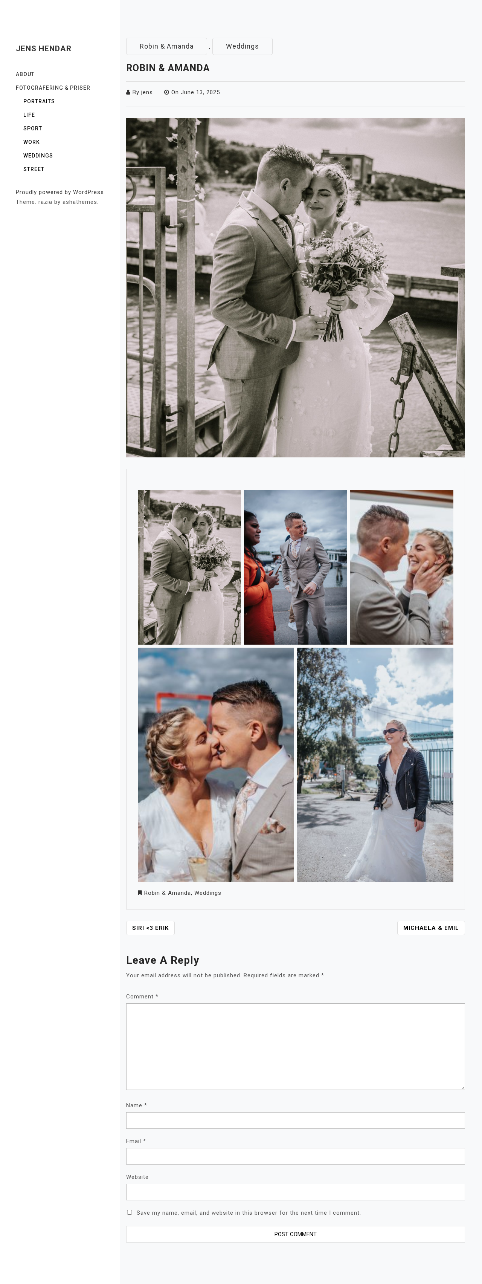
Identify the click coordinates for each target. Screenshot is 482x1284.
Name (136, 1105)
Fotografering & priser (53, 88)
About (25, 74)
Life (29, 115)
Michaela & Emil (431, 928)
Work (31, 142)
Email (136, 1141)
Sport (32, 128)
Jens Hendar (44, 48)
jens (147, 92)
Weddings (38, 156)
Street (33, 169)
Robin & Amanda (167, 46)
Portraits (39, 101)
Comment (142, 996)
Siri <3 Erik (150, 928)
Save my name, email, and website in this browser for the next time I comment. (249, 1212)
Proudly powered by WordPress (60, 192)
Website (137, 1177)
